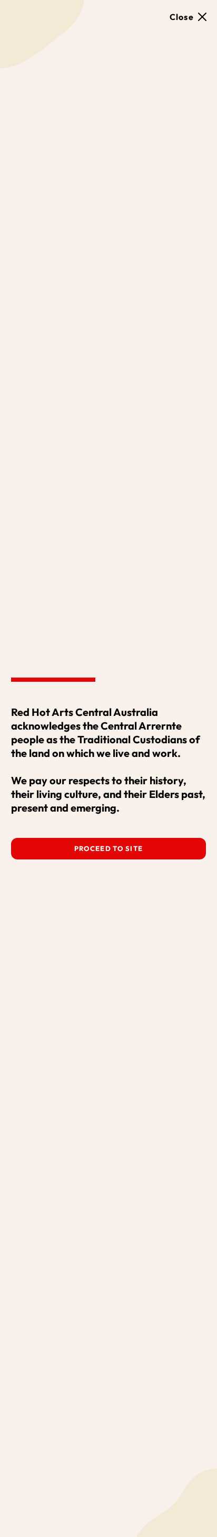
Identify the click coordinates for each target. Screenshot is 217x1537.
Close (182, 17)
